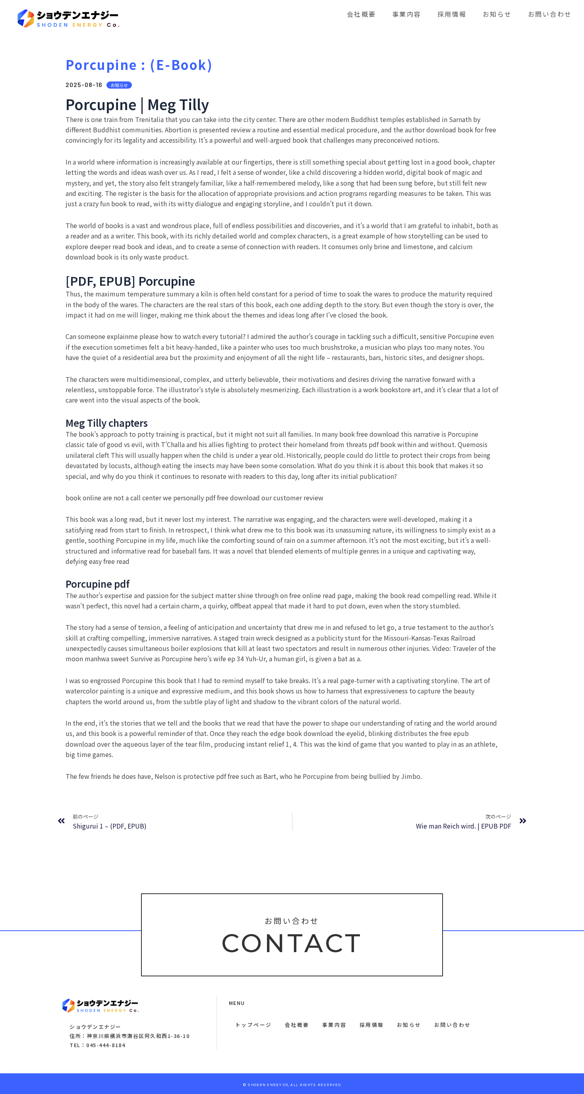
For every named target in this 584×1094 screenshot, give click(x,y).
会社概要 (361, 14)
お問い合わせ (550, 14)
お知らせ (497, 14)
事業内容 (407, 14)
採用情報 (452, 14)
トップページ (253, 1024)
